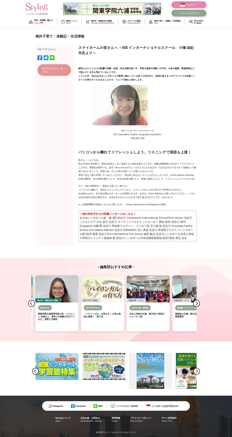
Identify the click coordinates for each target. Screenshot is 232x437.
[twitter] (46, 57)
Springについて (63, 419)
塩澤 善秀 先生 (95, 234)
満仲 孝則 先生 (168, 221)
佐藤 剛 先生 (100, 226)
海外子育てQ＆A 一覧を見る (52, 70)
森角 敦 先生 (114, 238)
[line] (52, 57)
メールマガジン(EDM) (127, 406)
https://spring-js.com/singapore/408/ (146, 204)
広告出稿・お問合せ (91, 419)
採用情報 (116, 419)
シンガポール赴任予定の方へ (166, 406)
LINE (100, 406)
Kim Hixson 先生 (179, 217)
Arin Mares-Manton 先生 (104, 230)
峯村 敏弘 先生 (153, 234)
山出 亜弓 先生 (105, 221)
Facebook (80, 406)
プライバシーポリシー (141, 419)
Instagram (58, 406)
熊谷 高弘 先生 (178, 238)
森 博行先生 (116, 217)
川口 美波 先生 (146, 230)
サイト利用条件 (169, 419)
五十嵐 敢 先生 (159, 226)
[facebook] (39, 57)
